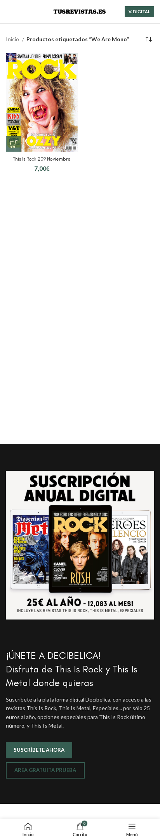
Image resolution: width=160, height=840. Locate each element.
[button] (13, 144)
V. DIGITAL (139, 11)
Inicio (13, 39)
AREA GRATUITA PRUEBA (45, 770)
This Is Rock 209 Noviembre (42, 159)
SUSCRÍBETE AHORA (39, 750)
